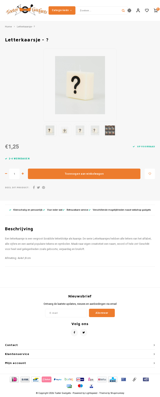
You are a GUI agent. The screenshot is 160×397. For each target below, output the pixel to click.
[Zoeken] (123, 10)
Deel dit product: (17, 187)
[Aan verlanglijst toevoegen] (150, 174)
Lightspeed (91, 393)
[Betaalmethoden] (14, 379)
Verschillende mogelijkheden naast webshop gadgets (122, 210)
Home (8, 26)
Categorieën (60, 10)
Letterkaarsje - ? (26, 26)
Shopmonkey (117, 393)
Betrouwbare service (77, 210)
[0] (156, 11)
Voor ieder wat (54, 210)
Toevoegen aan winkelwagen (84, 174)
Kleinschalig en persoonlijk (27, 210)
